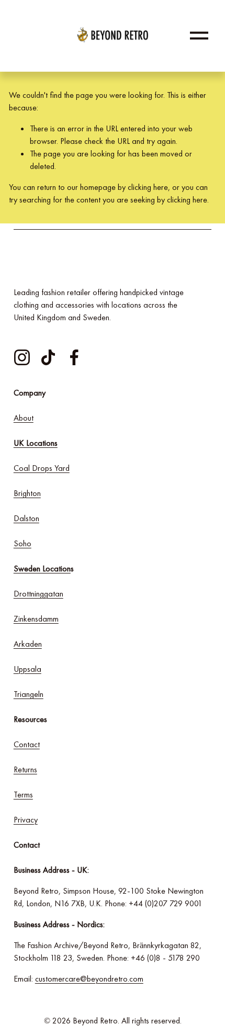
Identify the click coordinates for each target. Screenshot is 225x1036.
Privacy (26, 819)
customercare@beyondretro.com (89, 978)
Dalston (26, 518)
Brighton (27, 493)
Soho (22, 543)
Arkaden (28, 643)
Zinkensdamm (36, 618)
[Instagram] (22, 357)
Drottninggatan (38, 593)
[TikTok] (48, 357)
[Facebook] (74, 357)
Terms (23, 794)
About (23, 417)
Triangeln (28, 694)
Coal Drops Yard (42, 468)
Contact (27, 744)
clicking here (148, 187)
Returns (25, 769)
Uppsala (27, 668)
